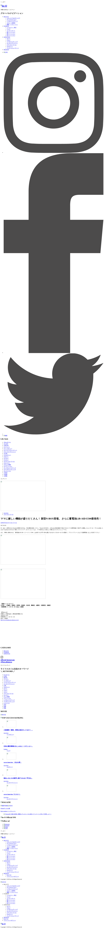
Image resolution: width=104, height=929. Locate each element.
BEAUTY (6, 16)
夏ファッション (11, 34)
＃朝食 (5, 476)
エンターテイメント (12, 43)
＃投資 (5, 474)
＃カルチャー (7, 455)
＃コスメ (6, 460)
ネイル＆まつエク (11, 19)
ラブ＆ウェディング (12, 41)
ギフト (8, 38)
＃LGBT (6, 444)
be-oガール (6, 674)
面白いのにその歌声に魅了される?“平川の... (18, 778)
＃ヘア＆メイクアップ (10, 468)
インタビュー (7, 680)
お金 (5, 685)
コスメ (5, 692)
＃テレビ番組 (7, 464)
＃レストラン (7, 471)
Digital (5, 808)
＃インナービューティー (10, 450)
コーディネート (11, 30)
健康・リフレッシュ (12, 24)
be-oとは (9, 875)
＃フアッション (8, 466)
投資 (5, 706)
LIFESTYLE (7, 37)
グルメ (8, 40)
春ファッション (11, 32)
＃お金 (5, 453)
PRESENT (6, 49)
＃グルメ (6, 458)
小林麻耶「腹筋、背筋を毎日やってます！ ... (18, 730)
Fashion (5, 749)
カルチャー (10, 46)
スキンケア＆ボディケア (13, 18)
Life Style (6, 513)
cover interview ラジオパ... (12, 794)
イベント (6, 679)
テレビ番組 (7, 696)
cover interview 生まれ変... (12, 762)
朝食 (5, 708)
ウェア (8, 29)
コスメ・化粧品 (11, 23)
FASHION (6, 26)
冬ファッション (11, 35)
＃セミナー (7, 463)
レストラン (7, 703)
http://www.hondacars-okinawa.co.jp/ (10, 620)
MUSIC (6, 677)
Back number (8, 811)
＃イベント (7, 447)
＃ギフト (6, 456)
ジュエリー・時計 (11, 27)
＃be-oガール (7, 442)
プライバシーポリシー (13, 876)
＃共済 (5, 472)
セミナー (6, 695)
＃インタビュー (8, 448)
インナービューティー (13, 48)
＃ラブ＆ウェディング (10, 469)
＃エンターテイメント (10, 452)
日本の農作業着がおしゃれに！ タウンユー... (18, 746)
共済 (5, 704)
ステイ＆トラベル (11, 45)
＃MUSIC (6, 445)
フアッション (7, 698)
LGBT (5, 676)
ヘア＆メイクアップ (12, 21)
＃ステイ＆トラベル (9, 461)
